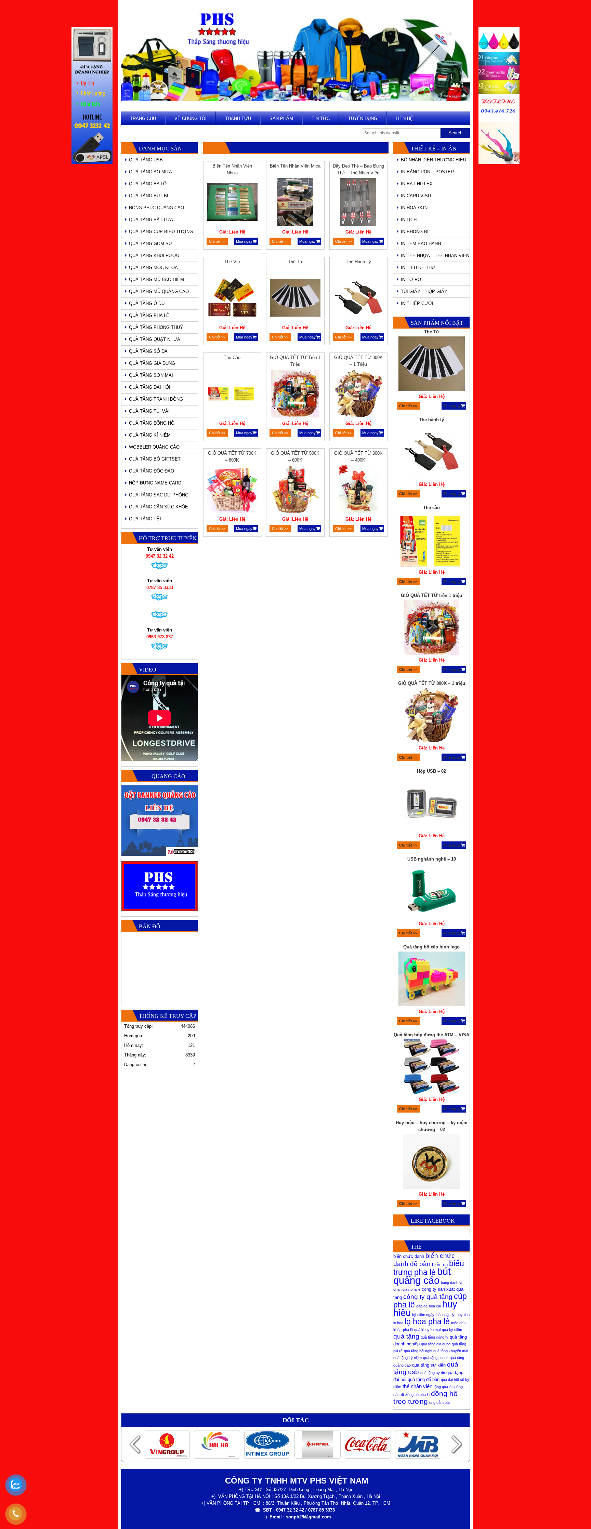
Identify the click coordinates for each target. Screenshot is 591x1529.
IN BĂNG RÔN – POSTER (427, 171)
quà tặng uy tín (432, 1373)
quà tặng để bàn (423, 1379)
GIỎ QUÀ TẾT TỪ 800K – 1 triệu (358, 361)
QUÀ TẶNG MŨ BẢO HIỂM (156, 279)
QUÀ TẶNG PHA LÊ (149, 315)
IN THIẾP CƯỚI (417, 303)
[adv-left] (92, 162)
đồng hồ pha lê (417, 1395)
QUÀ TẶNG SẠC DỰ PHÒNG (158, 494)
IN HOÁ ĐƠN (414, 207)
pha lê (408, 1330)
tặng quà (441, 1387)
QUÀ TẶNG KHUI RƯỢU (154, 255)
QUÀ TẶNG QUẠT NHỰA (154, 339)
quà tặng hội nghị (418, 1351)
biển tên (440, 1264)
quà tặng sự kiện (429, 1365)
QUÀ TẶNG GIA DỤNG (152, 363)
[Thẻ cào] (232, 394)
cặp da (422, 1306)
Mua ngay (244, 241)
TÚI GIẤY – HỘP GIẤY (424, 291)
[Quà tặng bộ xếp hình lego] (431, 980)
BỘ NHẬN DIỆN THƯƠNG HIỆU (433, 159)
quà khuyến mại (427, 1330)
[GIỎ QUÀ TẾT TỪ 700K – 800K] (232, 490)
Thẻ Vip (232, 261)
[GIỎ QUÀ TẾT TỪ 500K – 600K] (295, 490)
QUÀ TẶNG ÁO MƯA (150, 171)
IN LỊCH (409, 219)
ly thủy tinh (461, 1315)
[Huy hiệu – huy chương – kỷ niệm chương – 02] (431, 1162)
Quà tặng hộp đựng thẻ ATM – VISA (431, 1034)
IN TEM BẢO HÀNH (421, 243)
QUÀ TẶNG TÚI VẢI (149, 411)
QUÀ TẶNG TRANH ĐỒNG (156, 399)
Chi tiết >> (217, 241)
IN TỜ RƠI (412, 279)
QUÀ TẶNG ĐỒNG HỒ (151, 423)
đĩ (402, 1395)
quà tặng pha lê (435, 1358)
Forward (456, 1444)
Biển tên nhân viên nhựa (232, 169)
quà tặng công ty (434, 1337)
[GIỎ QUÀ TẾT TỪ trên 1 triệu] (295, 394)
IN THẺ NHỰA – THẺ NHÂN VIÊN (435, 255)
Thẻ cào (232, 357)
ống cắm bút (439, 1402)
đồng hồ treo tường (425, 1397)
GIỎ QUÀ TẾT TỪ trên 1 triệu (295, 361)
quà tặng (406, 1336)
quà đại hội (450, 1380)
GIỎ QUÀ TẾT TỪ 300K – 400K (358, 457)
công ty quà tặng (427, 1296)
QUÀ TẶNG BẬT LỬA (151, 219)
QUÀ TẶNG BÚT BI (148, 195)
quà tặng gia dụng (435, 1344)
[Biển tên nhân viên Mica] (295, 203)
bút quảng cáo (422, 1276)
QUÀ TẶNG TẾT (145, 518)
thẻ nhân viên (417, 1386)
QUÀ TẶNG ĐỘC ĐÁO (151, 471)
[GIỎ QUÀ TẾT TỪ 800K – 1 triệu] (358, 394)
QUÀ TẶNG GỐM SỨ (150, 243)
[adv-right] (499, 162)
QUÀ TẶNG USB (146, 159)
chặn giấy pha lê (406, 1289)
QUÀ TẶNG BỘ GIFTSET (155, 459)
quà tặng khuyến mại (450, 1351)
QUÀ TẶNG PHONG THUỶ (156, 327)
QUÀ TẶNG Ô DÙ (147, 303)
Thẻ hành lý (358, 261)
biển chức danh (408, 1256)
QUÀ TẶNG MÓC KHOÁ (153, 267)
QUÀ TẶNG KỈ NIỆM (150, 435)
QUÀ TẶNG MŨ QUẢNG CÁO (159, 291)
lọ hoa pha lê (427, 1321)
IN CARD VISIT (416, 195)
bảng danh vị (451, 1282)
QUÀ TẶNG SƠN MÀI (151, 375)
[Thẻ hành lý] (358, 298)
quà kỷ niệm (452, 1330)
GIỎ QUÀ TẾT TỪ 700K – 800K (232, 457)
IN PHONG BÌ (415, 231)
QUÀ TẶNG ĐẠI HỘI (149, 387)
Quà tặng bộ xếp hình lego (431, 946)
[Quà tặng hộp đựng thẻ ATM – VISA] (431, 1067)
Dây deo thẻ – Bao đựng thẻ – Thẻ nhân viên (358, 169)
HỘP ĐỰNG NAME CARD (155, 483)
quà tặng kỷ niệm (407, 1358)
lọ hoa (398, 1323)
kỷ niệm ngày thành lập (431, 1315)
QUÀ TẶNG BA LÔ (148, 183)
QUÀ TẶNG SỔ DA (148, 351)
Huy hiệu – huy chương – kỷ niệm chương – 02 (432, 1126)
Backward (135, 1444)
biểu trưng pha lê (428, 1268)
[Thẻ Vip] (232, 298)
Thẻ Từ (295, 261)
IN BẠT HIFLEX (417, 183)
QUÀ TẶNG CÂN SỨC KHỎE (158, 506)
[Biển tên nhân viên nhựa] (232, 203)
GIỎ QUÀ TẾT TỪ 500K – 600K (295, 457)
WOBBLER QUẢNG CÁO (154, 447)
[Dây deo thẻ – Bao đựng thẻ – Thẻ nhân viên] (358, 203)
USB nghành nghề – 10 (431, 859)
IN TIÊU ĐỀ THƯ (418, 267)
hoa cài (435, 1306)
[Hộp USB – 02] (431, 804)
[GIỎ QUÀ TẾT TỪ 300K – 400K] (358, 490)
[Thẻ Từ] (295, 298)
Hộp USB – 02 (431, 771)
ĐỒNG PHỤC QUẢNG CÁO (156, 207)
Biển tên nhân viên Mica (295, 166)
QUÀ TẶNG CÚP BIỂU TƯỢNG (161, 231)
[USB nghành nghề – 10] (431, 892)
